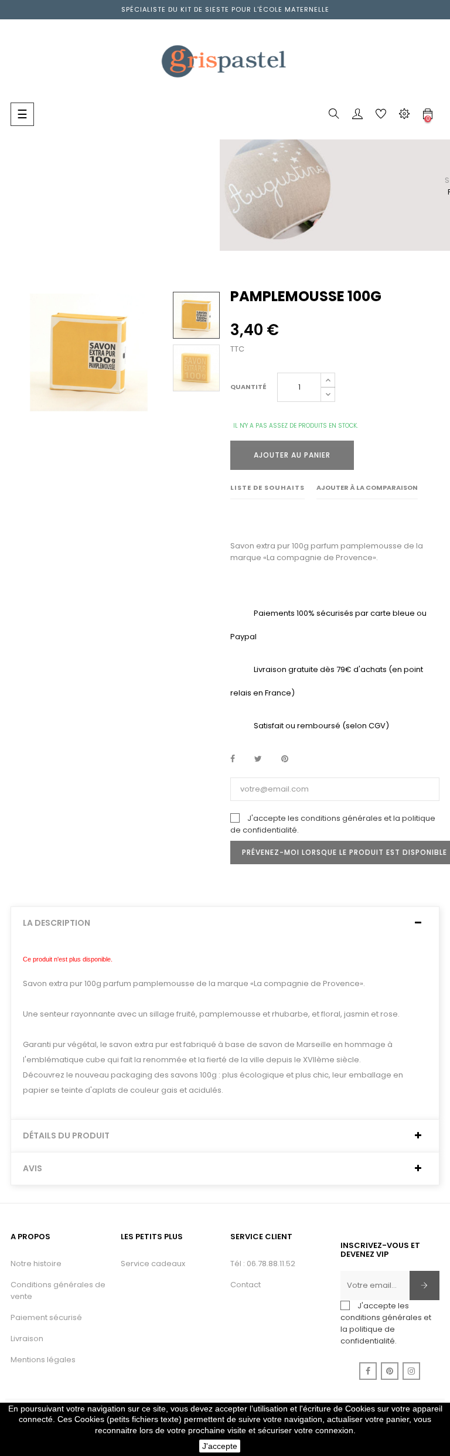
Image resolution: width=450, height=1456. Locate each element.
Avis (32, 1168)
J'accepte (219, 1446)
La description (56, 923)
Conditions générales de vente (58, 1290)
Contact (245, 1284)
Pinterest (284, 759)
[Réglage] (404, 116)
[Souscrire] (424, 1285)
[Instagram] (411, 1371)
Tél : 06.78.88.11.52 (262, 1263)
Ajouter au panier (292, 455)
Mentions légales (43, 1359)
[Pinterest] (389, 1371)
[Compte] (357, 116)
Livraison (27, 1338)
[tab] (225, 923)
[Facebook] (368, 1371)
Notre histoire (36, 1263)
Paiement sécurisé (46, 1317)
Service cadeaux (153, 1263)
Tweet (258, 759)
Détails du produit (66, 1135)
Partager (232, 759)
